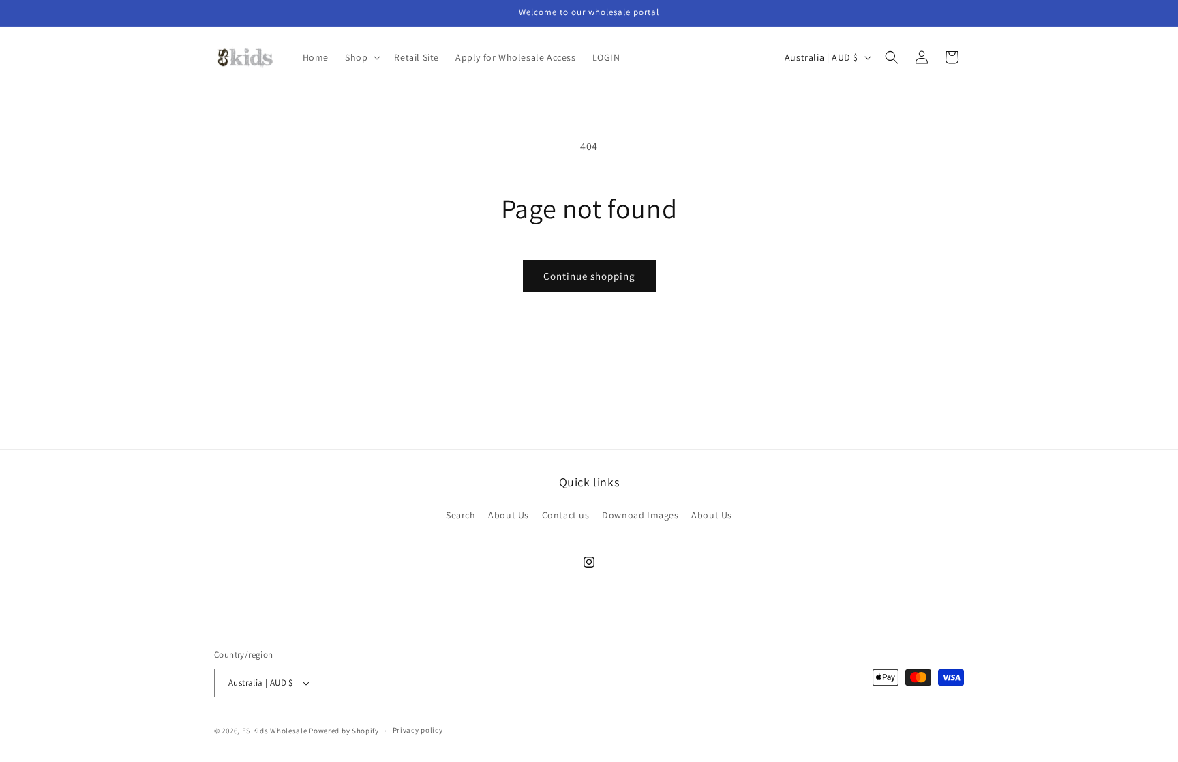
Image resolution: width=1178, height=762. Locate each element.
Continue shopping (589, 275)
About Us (508, 515)
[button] (361, 57)
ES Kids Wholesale (274, 730)
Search (461, 515)
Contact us (566, 515)
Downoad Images (640, 515)
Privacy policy (418, 730)
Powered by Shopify (344, 730)
